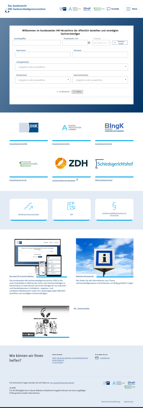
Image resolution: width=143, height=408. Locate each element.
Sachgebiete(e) (22, 62)
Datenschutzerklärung (110, 401)
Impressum (129, 401)
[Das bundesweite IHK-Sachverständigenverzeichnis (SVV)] (25, 9)
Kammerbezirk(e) (81, 75)
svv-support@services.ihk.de (62, 382)
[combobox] (37, 42)
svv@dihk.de (105, 358)
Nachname (21, 50)
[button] (63, 92)
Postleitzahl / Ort (71, 38)
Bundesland (21, 75)
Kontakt (115, 8)
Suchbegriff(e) (20, 38)
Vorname (77, 50)
